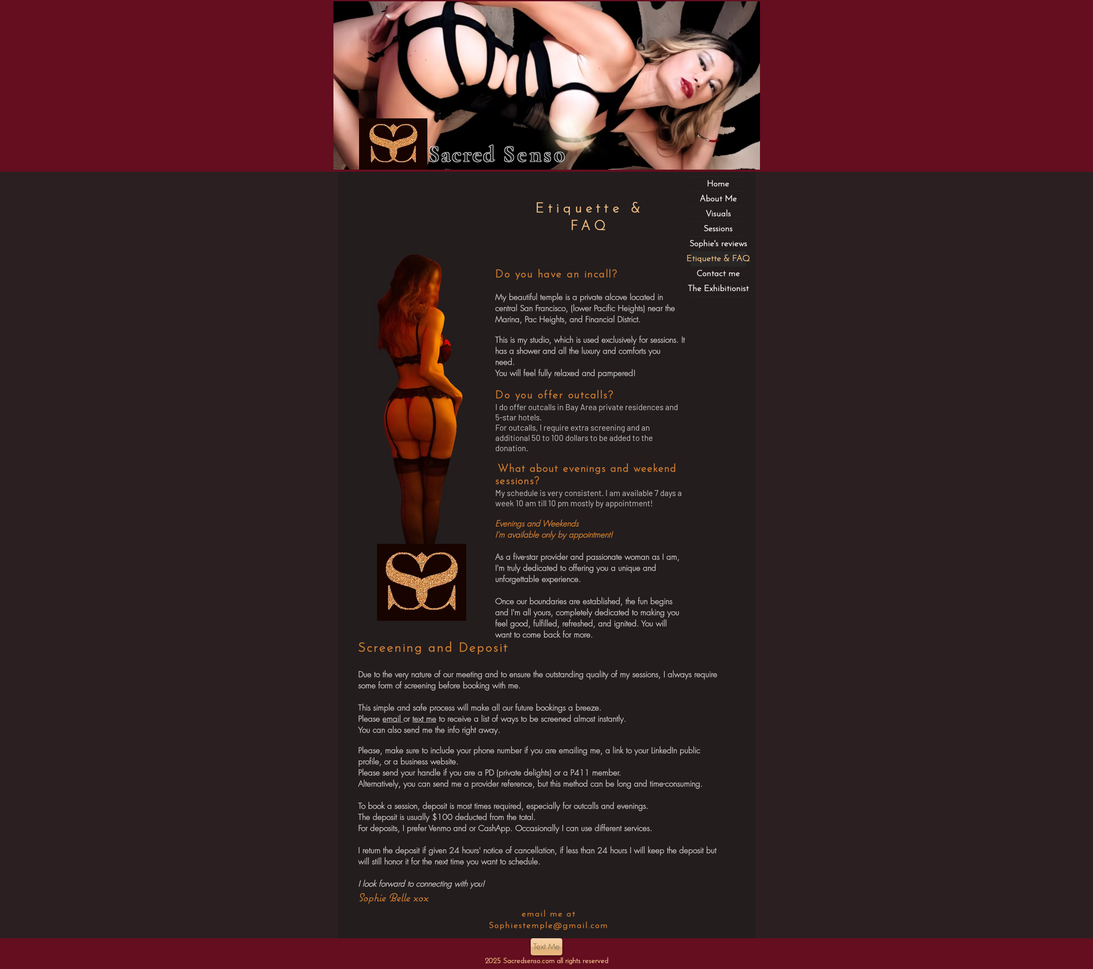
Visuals (718, 214)
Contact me (718, 274)
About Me (718, 199)
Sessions (718, 229)
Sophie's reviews (718, 244)
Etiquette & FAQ (718, 259)
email (393, 718)
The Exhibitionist (718, 289)
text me (424, 718)
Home (718, 184)
